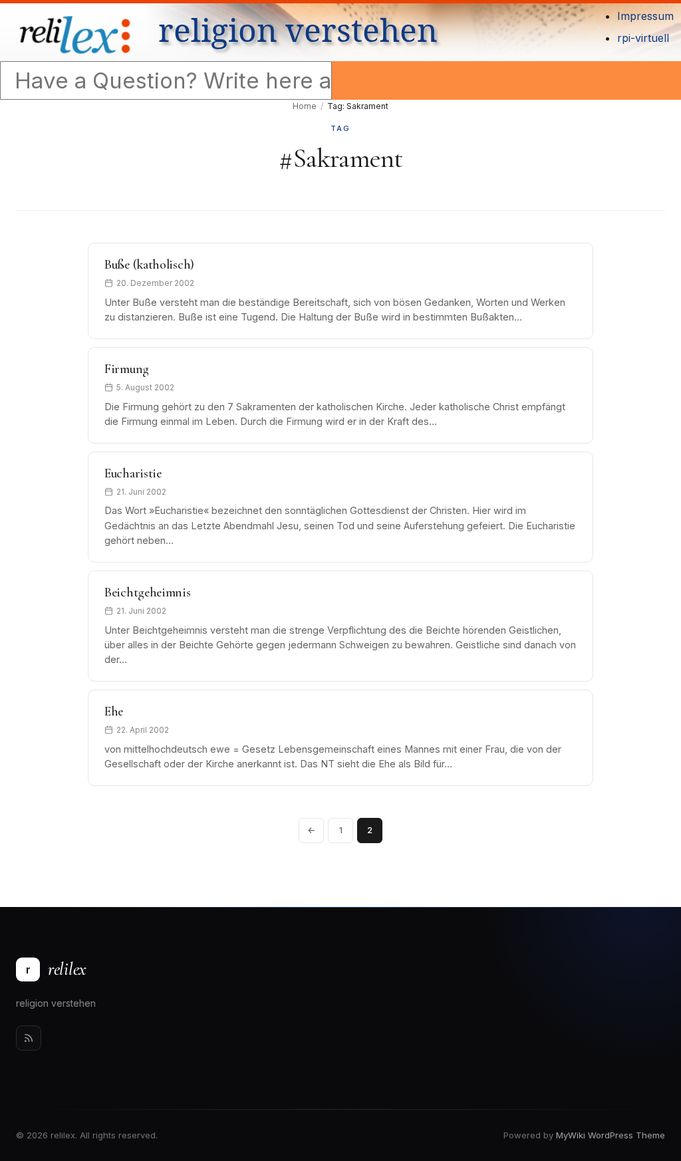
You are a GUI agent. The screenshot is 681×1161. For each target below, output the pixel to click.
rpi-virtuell (643, 38)
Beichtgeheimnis (147, 592)
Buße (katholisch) (149, 265)
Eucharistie (133, 473)
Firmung (126, 369)
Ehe (113, 711)
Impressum (645, 16)
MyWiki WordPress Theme (610, 1135)
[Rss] (28, 1038)
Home (305, 106)
